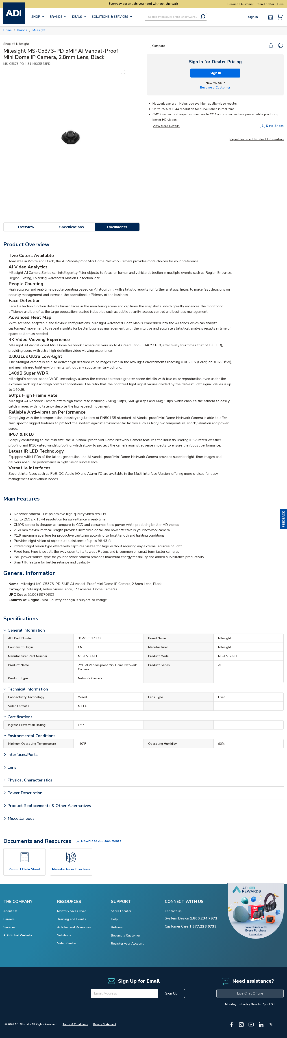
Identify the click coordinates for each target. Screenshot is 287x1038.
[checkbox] (149, 46)
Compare (158, 46)
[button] (283, 519)
